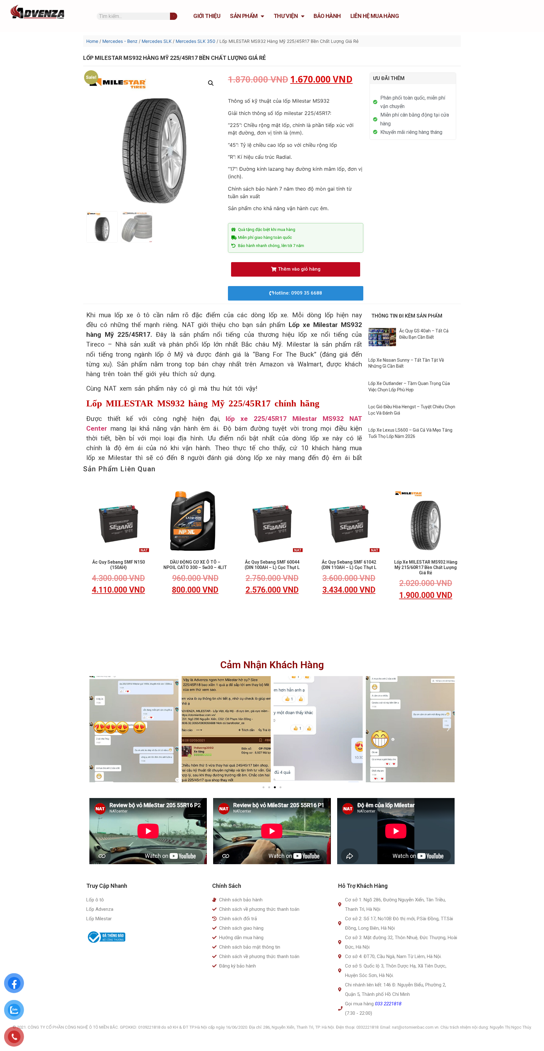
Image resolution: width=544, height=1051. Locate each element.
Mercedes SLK (157, 41)
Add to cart (118, 608)
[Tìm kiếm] (173, 16)
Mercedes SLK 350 (195, 41)
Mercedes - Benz (120, 41)
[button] (295, 269)
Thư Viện (286, 16)
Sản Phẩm (244, 16)
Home (92, 41)
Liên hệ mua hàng (374, 16)
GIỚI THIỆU (206, 16)
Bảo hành (327, 16)
